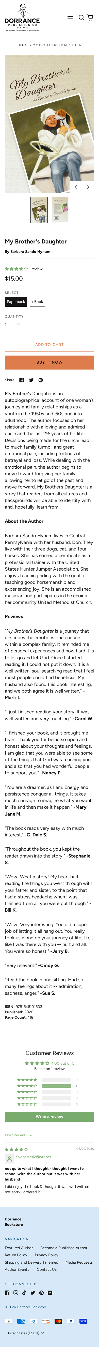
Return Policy (16, 1255)
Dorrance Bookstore (32, 1307)
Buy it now (49, 362)
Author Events (17, 1269)
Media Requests (79, 1262)
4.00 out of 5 (62, 1063)
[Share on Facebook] (21, 380)
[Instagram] (15, 1292)
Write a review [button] (49, 1116)
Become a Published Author (63, 1248)
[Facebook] (7, 1292)
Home (23, 45)
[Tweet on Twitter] (31, 380)
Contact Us (47, 1269)
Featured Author (19, 1248)
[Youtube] (50, 1292)
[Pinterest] (41, 1292)
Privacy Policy (46, 1255)
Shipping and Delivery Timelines (31, 1262)
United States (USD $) (23, 1333)
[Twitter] (32, 1292)
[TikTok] (24, 1292)
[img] (16, 1149)
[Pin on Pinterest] (40, 380)
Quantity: (15, 316)
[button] (81, 17)
